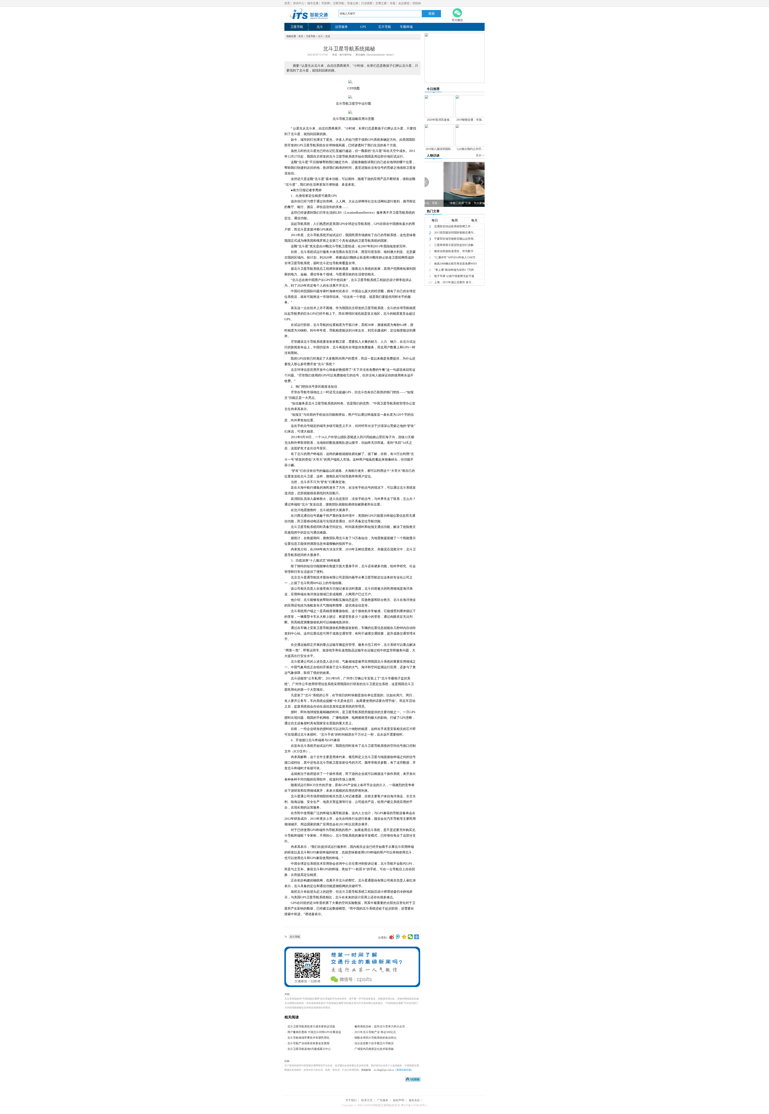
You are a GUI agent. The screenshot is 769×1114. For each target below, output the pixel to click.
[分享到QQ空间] (404, 936)
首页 (287, 3)
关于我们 (351, 1100)
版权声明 (398, 1100)
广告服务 (382, 1100)
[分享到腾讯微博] (398, 936)
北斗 (320, 36)
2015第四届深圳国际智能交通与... (455, 232)
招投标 (417, 3)
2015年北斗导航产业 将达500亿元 (375, 1032)
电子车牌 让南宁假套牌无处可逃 (454, 276)
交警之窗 (381, 3)
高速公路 (352, 3)
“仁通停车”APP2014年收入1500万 (454, 257)
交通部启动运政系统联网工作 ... (454, 226)
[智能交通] (308, 19)
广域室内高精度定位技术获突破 (374, 1048)
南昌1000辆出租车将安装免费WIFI (455, 263)
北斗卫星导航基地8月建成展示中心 (309, 1048)
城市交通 (312, 3)
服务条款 (414, 1100)
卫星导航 (338, 3)
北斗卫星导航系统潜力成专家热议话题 (311, 1026)
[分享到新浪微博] (391, 936)
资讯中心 (298, 3)
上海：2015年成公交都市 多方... (454, 282)
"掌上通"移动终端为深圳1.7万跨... (455, 269)
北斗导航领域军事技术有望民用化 (308, 1037)
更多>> (480, 155)
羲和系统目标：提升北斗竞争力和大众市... (380, 1026)
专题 (392, 3)
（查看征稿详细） (403, 1070)
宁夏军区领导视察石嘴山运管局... (455, 238)
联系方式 (366, 1100)
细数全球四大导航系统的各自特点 (375, 1037)
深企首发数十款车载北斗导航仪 (374, 1043)
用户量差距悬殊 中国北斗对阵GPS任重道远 (314, 1032)
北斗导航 (295, 936)
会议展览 (404, 3)
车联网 (325, 3)
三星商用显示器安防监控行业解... (455, 245)
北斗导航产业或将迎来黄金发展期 (308, 1043)
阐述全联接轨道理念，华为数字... (455, 251)
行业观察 (366, 3)
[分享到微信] (410, 936)
